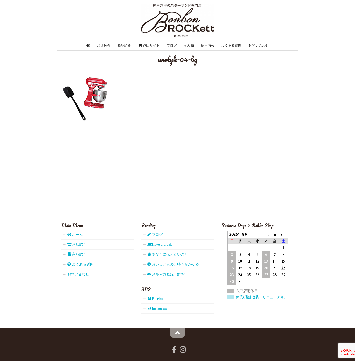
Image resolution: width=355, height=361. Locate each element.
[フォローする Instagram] (182, 349)
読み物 (189, 45)
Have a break (161, 244)
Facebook (159, 299)
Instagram (159, 308)
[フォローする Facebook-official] (174, 349)
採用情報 (207, 45)
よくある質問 (231, 45)
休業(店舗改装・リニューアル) (260, 297)
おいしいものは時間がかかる (175, 264)
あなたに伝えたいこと (169, 254)
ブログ (172, 45)
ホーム (77, 234)
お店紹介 (104, 45)
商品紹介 (124, 45)
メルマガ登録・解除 (168, 274)
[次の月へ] (283, 234)
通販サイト (151, 45)
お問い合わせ (258, 45)
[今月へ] (274, 234)
